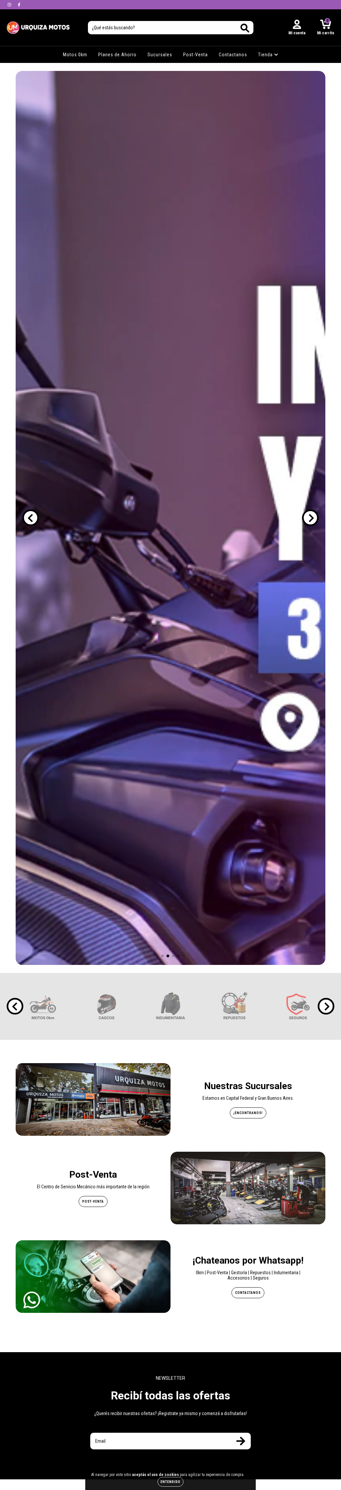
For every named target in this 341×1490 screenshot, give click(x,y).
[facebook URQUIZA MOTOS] (19, 4)
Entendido (170, 1482)
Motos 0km (75, 54)
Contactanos (233, 54)
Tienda (266, 54)
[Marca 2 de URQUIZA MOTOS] (106, 1006)
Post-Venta (195, 54)
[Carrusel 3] (170, 518)
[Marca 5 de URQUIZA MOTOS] (298, 1006)
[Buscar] (245, 28)
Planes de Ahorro (117, 54)
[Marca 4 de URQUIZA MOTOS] (234, 1006)
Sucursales (160, 54)
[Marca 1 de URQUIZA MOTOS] (43, 1006)
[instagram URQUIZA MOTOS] (10, 4)
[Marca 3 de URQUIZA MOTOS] (170, 1006)
